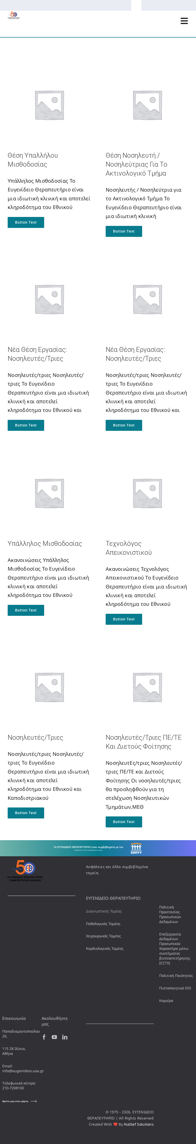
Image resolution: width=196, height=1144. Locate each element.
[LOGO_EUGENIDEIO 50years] (14, 14)
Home (12, 51)
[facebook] (44, 1037)
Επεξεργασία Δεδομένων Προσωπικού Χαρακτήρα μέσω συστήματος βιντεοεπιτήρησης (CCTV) (174, 948)
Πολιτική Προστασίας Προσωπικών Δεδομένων (170, 914)
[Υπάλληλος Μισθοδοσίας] (49, 455)
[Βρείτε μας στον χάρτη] (19, 1101)
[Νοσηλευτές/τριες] (49, 649)
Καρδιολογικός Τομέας (105, 948)
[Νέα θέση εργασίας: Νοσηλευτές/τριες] (49, 261)
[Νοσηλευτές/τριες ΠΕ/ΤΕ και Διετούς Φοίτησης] (147, 649)
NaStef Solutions (139, 1124)
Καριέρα (166, 1000)
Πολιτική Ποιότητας (176, 975)
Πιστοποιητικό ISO (175, 988)
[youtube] (54, 1037)
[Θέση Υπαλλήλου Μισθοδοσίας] (49, 67)
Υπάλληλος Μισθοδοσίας (45, 543)
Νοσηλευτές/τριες (35, 737)
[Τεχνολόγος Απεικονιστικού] (147, 455)
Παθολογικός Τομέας (103, 923)
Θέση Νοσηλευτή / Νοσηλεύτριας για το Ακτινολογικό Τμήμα (136, 164)
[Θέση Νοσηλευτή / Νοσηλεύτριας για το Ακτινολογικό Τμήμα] (147, 67)
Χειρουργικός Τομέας (103, 935)
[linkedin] (64, 1037)
